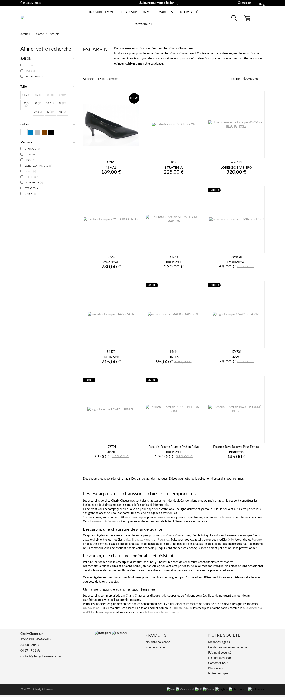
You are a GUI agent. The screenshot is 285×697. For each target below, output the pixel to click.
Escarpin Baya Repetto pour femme (236, 446)
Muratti (148, 539)
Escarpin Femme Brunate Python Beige (174, 446)
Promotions (142, 24)
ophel (111, 162)
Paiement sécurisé (219, 652)
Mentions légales (219, 642)
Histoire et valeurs (219, 658)
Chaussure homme (136, 12)
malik (173, 351)
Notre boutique (218, 673)
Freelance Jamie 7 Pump (163, 612)
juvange (236, 257)
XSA (231, 539)
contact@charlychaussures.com (185, 3)
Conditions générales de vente (227, 647)
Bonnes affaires (155, 647)
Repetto (257, 539)
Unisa (126, 539)
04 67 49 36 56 (30, 650)
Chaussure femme (100, 12)
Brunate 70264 (182, 608)
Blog (262, 4)
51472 (111, 351)
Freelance (163, 539)
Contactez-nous (30, 2)
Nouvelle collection (158, 642)
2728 (111, 257)
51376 (174, 257)
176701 (236, 351)
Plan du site (215, 668)
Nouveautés (189, 12)
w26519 (236, 162)
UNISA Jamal (91, 608)
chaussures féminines (102, 521)
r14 (173, 162)
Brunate (137, 539)
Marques (166, 12)
